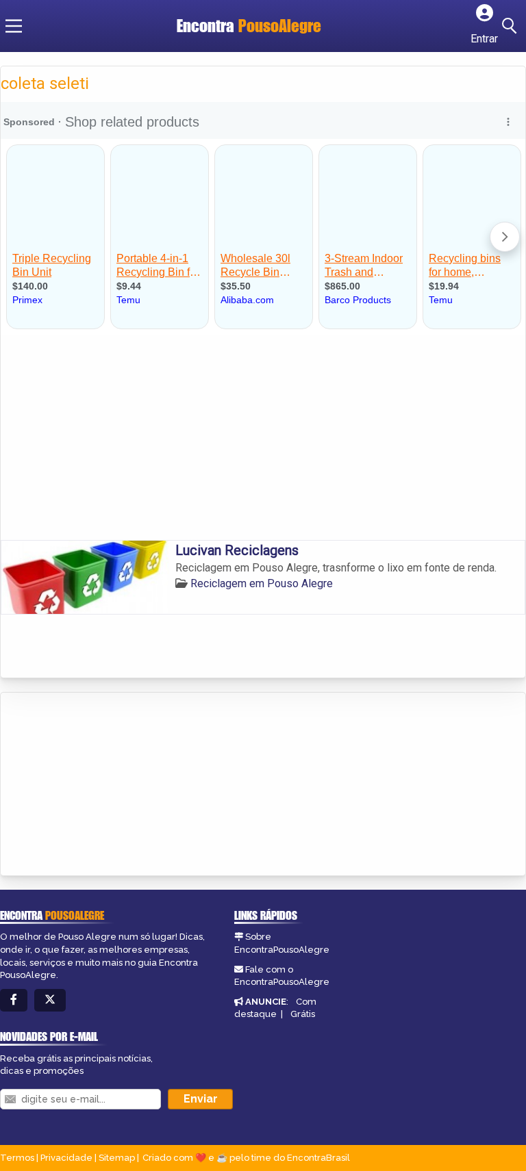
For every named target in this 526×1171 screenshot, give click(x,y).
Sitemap (117, 1158)
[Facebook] (13, 1000)
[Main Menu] (13, 26)
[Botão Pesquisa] (511, 26)
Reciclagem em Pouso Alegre (261, 583)
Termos (17, 1158)
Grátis (302, 1014)
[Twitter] (50, 1000)
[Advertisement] (263, 437)
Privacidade (66, 1158)
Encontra (249, 26)
